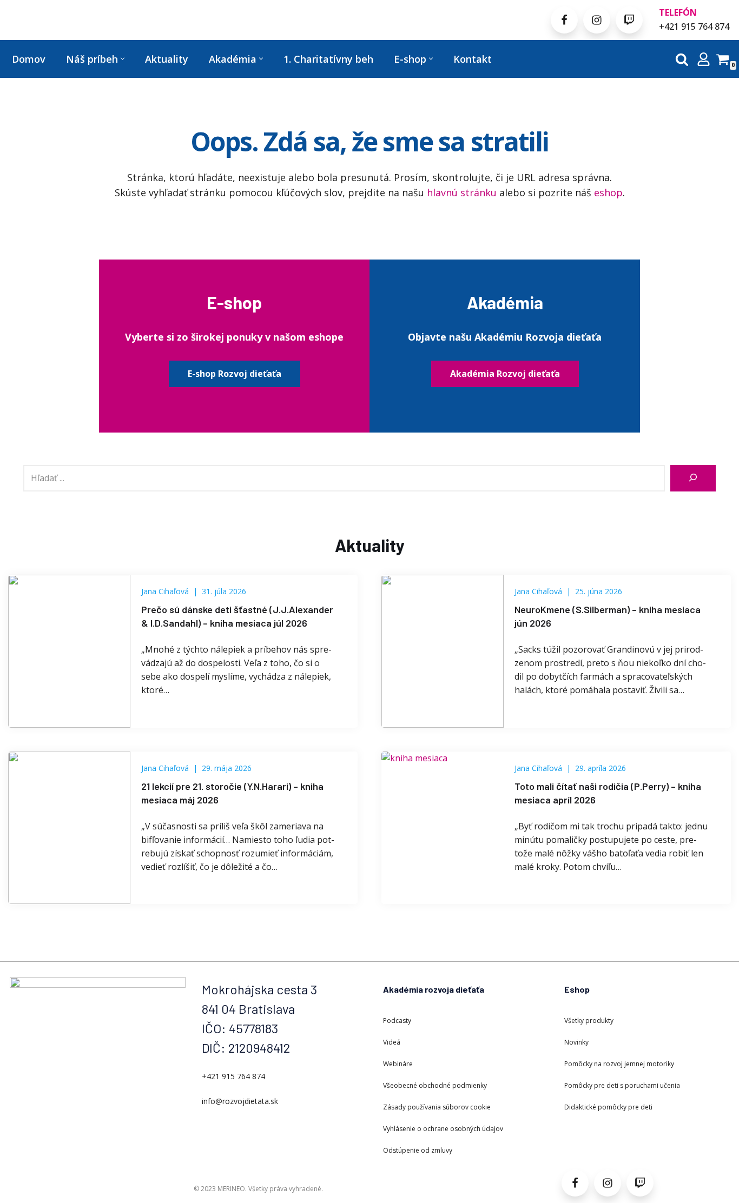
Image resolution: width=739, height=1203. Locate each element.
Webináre (398, 1063)
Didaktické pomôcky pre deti (608, 1107)
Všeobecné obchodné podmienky (435, 1085)
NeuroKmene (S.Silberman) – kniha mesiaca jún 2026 (607, 616)
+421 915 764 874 (694, 26)
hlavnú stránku (462, 192)
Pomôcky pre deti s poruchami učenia (622, 1085)
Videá (391, 1042)
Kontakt (472, 58)
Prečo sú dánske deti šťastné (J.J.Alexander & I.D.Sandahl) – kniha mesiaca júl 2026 (237, 616)
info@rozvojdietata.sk (240, 1101)
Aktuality (166, 58)
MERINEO (231, 1188)
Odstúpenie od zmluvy (417, 1150)
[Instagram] (596, 20)
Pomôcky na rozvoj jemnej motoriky (619, 1063)
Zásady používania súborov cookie (437, 1107)
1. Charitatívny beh (328, 58)
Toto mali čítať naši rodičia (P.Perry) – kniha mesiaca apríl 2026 (607, 793)
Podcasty (397, 1020)
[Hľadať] (682, 59)
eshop (608, 192)
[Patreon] (629, 20)
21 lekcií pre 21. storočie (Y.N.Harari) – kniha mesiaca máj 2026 (232, 793)
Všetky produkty (588, 1020)
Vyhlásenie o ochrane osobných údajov (443, 1128)
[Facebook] (564, 20)
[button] (122, 59)
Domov (28, 58)
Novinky (576, 1042)
